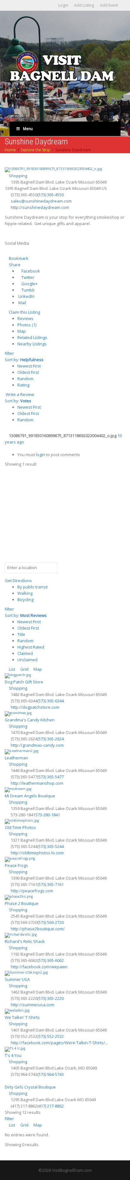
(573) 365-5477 (50, 777)
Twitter (27, 277)
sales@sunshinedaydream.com (41, 201)
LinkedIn (25, 296)
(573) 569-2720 (50, 922)
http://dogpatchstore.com (35, 707)
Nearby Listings (32, 344)
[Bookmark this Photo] (6, 448)
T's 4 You (13, 1055)
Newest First (29, 366)
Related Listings (32, 337)
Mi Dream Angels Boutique (30, 796)
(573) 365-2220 (50, 998)
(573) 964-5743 (50, 1074)
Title (21, 634)
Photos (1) (26, 325)
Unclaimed (27, 659)
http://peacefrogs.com (32, 891)
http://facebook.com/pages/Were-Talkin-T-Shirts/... (59, 1042)
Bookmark (18, 258)
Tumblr (28, 290)
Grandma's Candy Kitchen (30, 720)
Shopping (17, 176)
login (40, 454)
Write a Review (19, 394)
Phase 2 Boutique (21, 903)
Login (63, 5)
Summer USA (17, 979)
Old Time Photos (20, 827)
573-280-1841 (47, 815)
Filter (9, 353)
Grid (23, 669)
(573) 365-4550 (50, 195)
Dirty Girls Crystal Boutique (30, 1087)
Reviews (25, 318)
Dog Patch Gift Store (24, 682)
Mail (21, 302)
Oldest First (28, 372)
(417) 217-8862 (50, 1106)
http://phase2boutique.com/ (38, 929)
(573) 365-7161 (50, 884)
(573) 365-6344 (50, 701)
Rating (23, 385)
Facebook (30, 271)
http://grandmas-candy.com (37, 745)
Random (25, 378)
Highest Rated (30, 647)
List (11, 669)
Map (21, 331)
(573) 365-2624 (50, 739)
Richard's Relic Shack (25, 941)
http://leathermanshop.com (37, 783)
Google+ (29, 283)
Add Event (109, 5)
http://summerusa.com (32, 1004)
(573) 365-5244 (50, 846)
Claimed (25, 653)
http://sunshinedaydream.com (40, 207)
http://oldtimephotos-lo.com (37, 853)
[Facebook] (8, 252)
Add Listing (84, 5)
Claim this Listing (24, 312)
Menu (28, 128)
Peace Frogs (16, 865)
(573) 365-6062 (50, 960)
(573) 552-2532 (50, 1036)
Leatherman (16, 758)
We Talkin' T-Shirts (22, 1017)
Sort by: (24, 359)
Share (14, 264)
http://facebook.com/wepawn (39, 967)
